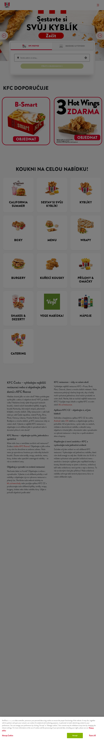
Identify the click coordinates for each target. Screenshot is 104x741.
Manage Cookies (7, 735)
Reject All (92, 735)
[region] (52, 729)
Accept (74, 735)
